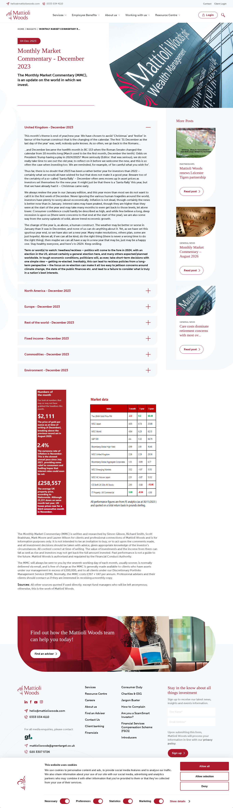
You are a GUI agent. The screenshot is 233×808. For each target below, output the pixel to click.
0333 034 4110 (39, 717)
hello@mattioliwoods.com (47, 710)
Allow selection (204, 776)
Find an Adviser (95, 713)
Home (21, 29)
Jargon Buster (130, 700)
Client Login (220, 3)
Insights (32, 29)
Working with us (136, 15)
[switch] (98, 801)
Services (58, 15)
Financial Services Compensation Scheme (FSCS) (136, 727)
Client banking (94, 726)
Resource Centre (166, 15)
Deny (204, 786)
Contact (207, 3)
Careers (90, 700)
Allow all (204, 766)
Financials (91, 732)
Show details (177, 801)
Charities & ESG (131, 693)
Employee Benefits (84, 15)
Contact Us (92, 719)
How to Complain (133, 706)
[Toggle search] (223, 15)
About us (111, 15)
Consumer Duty (131, 687)
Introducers (129, 737)
